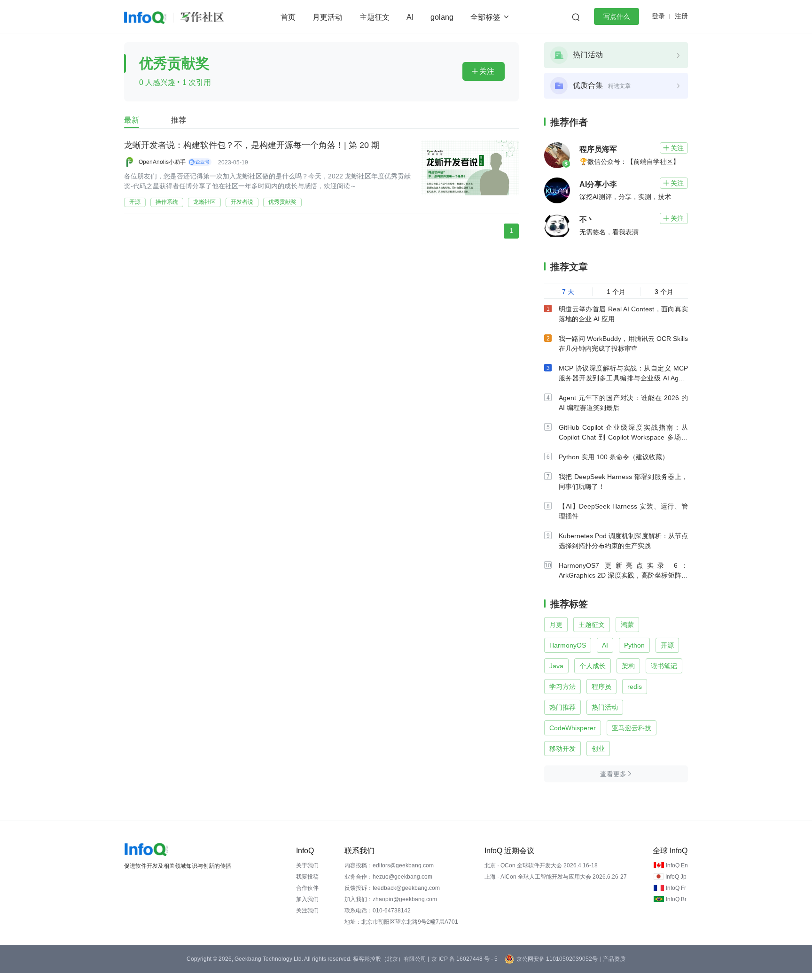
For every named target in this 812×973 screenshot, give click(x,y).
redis (634, 686)
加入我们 (307, 899)
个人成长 (592, 666)
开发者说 (242, 202)
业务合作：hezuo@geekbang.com (388, 876)
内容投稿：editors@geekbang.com (389, 865)
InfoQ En (677, 865)
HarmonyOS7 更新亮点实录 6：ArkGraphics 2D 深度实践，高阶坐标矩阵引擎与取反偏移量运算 (623, 575)
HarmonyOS (567, 645)
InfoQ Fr (676, 888)
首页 (288, 17)
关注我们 (307, 910)
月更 (555, 624)
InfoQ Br (676, 899)
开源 (135, 202)
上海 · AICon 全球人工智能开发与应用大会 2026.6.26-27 (555, 876)
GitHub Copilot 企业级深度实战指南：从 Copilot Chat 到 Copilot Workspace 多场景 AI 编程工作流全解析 (623, 437)
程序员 (601, 686)
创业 (598, 748)
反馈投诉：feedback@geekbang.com (392, 888)
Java (556, 666)
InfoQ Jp (676, 876)
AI (410, 17)
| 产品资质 (612, 959)
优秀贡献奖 (282, 202)
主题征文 (374, 17)
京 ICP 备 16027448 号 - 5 (464, 959)
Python (634, 645)
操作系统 (167, 202)
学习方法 (562, 686)
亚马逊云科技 (631, 728)
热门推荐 (562, 707)
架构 (628, 666)
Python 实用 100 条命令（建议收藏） (614, 457)
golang (441, 17)
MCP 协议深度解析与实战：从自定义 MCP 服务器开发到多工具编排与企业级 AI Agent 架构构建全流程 (623, 378)
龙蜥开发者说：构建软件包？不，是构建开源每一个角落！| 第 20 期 (252, 145)
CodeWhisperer (572, 728)
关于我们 (307, 865)
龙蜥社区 (204, 202)
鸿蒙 (627, 624)
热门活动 (605, 707)
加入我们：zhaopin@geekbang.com (390, 899)
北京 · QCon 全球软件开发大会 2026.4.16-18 (541, 865)
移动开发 (562, 748)
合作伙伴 (307, 888)
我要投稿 (307, 876)
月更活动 (327, 17)
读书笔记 (664, 666)
